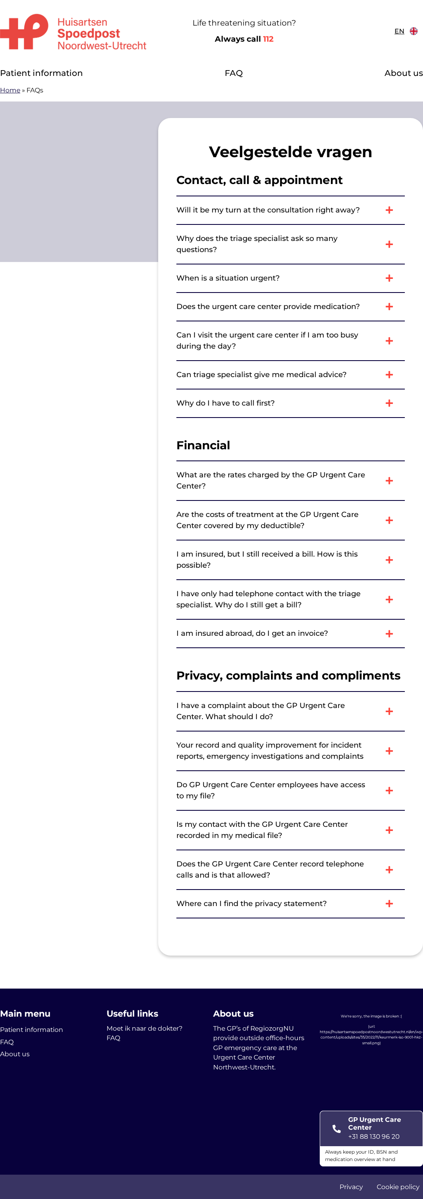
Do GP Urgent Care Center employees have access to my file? (270, 790)
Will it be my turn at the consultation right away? (268, 210)
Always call (244, 39)
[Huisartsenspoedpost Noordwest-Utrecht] (73, 31)
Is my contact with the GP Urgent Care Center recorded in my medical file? (262, 830)
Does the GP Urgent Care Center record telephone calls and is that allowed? (270, 869)
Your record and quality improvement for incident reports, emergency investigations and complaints (270, 751)
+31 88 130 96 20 (373, 1136)
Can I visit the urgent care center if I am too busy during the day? (267, 340)
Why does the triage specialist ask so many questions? (256, 244)
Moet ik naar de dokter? (145, 1028)
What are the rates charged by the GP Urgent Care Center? (270, 480)
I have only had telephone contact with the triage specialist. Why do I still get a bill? (268, 599)
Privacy (351, 1187)
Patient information (41, 73)
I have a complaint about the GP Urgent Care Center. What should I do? (260, 711)
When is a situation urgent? (228, 278)
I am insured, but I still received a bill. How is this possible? (267, 560)
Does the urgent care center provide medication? (268, 306)
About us (404, 73)
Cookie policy (398, 1187)
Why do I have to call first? (225, 403)
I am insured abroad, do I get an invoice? (252, 633)
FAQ (234, 73)
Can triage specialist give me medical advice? (261, 374)
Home (10, 90)
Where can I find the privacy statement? (251, 903)
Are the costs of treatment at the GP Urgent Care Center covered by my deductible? (267, 520)
